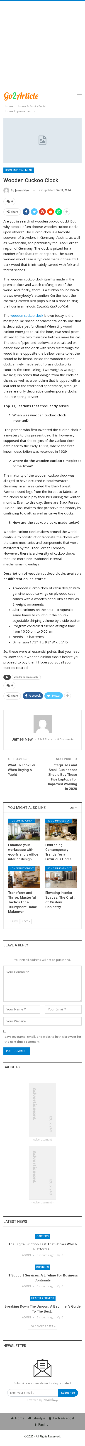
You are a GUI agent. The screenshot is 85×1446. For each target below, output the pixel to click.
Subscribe (68, 1392)
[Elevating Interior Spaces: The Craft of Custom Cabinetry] (61, 877)
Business (42, 1267)
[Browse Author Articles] (42, 724)
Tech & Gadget (63, 1418)
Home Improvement (18, 170)
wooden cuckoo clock (26, 315)
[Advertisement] (42, 45)
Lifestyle (39, 1418)
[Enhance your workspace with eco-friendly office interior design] (24, 830)
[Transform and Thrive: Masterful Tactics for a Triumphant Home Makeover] (24, 877)
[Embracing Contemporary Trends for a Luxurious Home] (61, 830)
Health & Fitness (42, 1298)
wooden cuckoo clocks (26, 677)
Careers (42, 1236)
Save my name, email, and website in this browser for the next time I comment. (43, 1039)
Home (19, 1418)
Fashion (44, 1424)
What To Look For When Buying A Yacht (22, 770)
